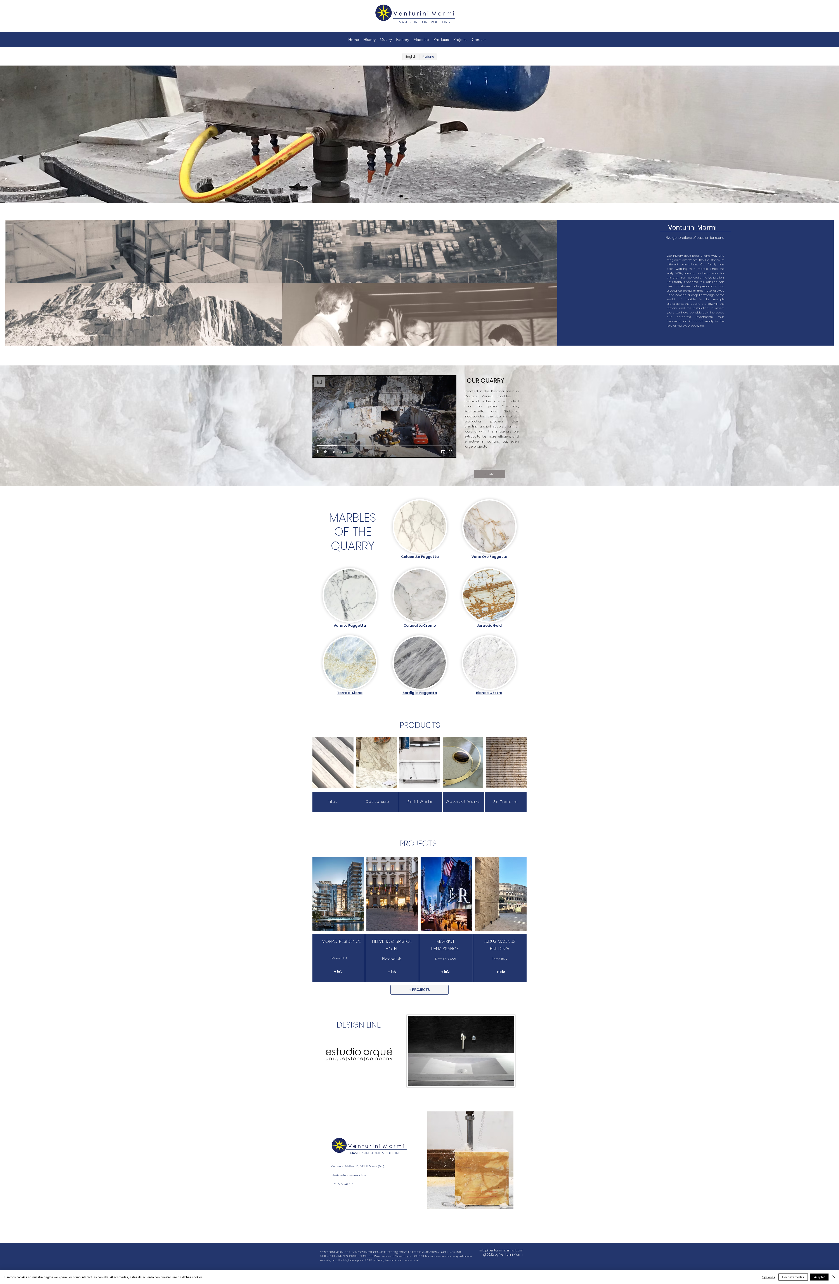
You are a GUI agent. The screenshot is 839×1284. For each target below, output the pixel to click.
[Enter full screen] (450, 452)
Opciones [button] (768, 1277)
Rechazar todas (793, 1277)
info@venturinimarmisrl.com (349, 1175)
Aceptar (819, 1277)
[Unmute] (325, 452)
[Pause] (318, 452)
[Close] (833, 1277)
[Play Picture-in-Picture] (443, 452)
